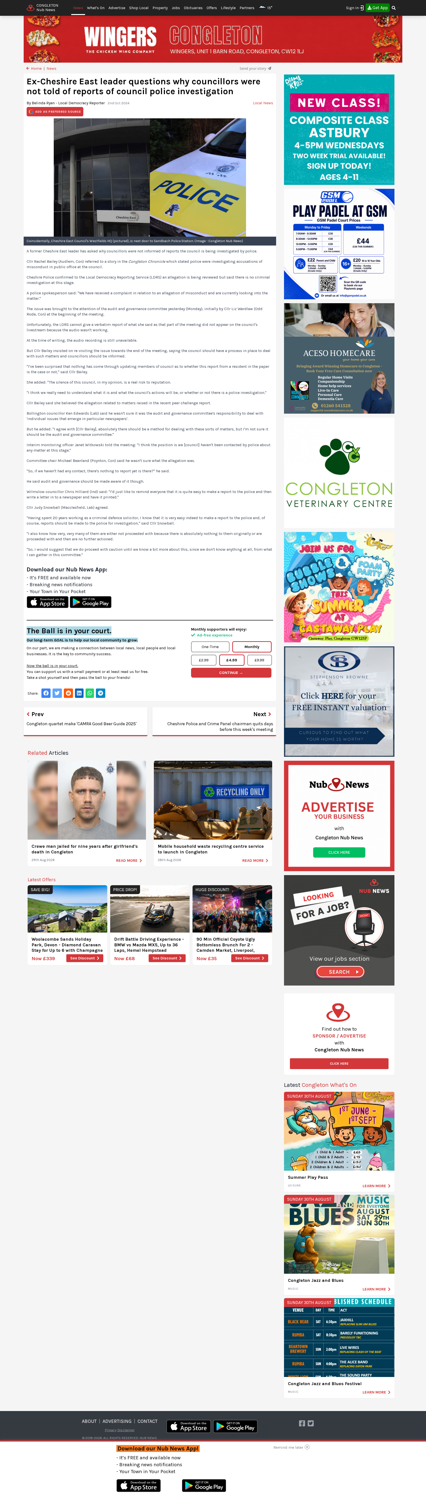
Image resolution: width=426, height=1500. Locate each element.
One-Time (210, 646)
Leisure (294, 1185)
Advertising (117, 1421)
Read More (127, 860)
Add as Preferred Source (58, 111)
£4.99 (231, 660)
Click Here (339, 1063)
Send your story (253, 68)
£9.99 (259, 660)
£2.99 (204, 660)
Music (293, 1288)
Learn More (374, 1185)
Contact (148, 1421)
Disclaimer (126, 1430)
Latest (320, 1084)
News (78, 7)
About (89, 1421)
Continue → (231, 672)
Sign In (352, 7)
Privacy (111, 1430)
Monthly (252, 646)
